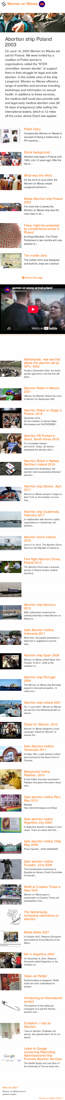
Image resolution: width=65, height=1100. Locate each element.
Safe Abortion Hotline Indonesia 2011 (39, 632)
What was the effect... (39, 175)
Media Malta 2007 (36, 932)
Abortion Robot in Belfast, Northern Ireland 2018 (42, 462)
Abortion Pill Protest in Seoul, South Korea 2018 (41, 437)
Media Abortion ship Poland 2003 (43, 200)
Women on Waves (23, 3)
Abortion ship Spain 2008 (41, 655)
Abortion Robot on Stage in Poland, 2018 (43, 412)
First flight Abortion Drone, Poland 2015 (42, 561)
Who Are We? (10, 1087)
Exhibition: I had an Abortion (37, 1025)
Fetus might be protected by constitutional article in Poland (41, 228)
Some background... (38, 152)
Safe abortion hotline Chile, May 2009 (43, 843)
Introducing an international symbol (43, 999)
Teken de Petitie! (35, 976)
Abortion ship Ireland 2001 (42, 702)
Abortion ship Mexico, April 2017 (42, 488)
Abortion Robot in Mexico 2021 (41, 390)
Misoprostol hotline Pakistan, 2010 (37, 773)
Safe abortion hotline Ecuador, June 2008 (38, 863)
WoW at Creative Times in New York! (42, 888)
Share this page (33, 277)
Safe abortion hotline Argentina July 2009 (38, 821)
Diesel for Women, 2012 (41, 724)
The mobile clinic (35, 255)
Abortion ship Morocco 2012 (40, 606)
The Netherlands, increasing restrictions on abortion (41, 915)
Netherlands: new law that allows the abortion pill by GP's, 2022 (42, 362)
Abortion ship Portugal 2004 (39, 679)
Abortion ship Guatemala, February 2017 (42, 513)
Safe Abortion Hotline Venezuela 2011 (39, 748)
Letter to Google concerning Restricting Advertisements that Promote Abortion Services (43, 1053)
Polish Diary (32, 129)
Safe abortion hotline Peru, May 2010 (42, 798)
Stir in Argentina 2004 (39, 954)
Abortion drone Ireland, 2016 (40, 539)
